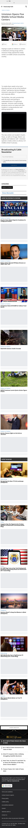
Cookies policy (5, 801)
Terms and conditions (7, 791)
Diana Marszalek (7, 23)
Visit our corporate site (13, 781)
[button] (2, 6)
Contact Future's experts (8, 795)
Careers (4, 808)
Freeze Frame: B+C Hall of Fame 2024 (13, 770)
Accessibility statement (7, 805)
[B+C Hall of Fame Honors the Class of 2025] (14, 737)
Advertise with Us (6, 811)
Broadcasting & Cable (17, 23)
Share (5, 44)
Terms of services (19, 169)
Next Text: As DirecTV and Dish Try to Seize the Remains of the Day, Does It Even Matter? (14, 762)
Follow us (16, 44)
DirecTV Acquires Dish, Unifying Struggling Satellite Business (13, 755)
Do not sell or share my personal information (13, 818)
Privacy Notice (21, 171)
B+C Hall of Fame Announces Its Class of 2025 (13, 748)
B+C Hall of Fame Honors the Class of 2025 (14, 742)
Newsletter (23, 44)
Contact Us (4, 815)
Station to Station (6, 10)
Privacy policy (5, 798)
